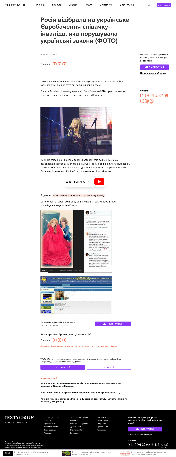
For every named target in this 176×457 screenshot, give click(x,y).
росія (96, 346)
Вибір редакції (50, 430)
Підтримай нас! (103, 417)
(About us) (55, 417)
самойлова (57, 346)
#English (47, 433)
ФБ (89, 334)
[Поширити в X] (59, 64)
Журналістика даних (79, 417)
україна (105, 346)
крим (114, 346)
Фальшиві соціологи (79, 423)
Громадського (67, 334)
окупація (70, 346)
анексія (45, 346)
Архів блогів (102, 427)
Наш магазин (102, 420)
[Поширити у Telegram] (64, 64)
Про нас (47, 417)
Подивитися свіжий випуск (153, 73)
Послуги (74, 420)
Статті (46, 420)
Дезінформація (77, 427)
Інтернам (74, 433)
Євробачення (84, 346)
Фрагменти (48, 423)
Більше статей (48, 378)
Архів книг (101, 430)
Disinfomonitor (76, 430)
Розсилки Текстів (51, 427)
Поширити (45, 64)
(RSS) (51, 420)
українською (26, 446)
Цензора (81, 334)
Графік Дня (101, 423)
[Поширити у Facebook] (55, 64)
